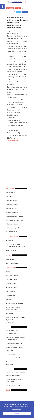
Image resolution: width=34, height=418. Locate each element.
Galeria (18, 8)
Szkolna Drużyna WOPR (13, 358)
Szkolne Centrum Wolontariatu (15, 303)
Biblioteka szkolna (11, 287)
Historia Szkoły (10, 259)
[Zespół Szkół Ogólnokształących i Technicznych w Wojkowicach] (18, 2)
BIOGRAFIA (9, 240)
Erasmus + (9, 299)
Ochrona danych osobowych (14, 220)
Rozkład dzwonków (12, 204)
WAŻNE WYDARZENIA (13, 250)
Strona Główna (10, 192)
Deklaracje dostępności (13, 228)
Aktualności (10, 8)
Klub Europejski (10, 291)
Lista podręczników (11, 208)
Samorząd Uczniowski (12, 275)
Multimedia (9, 313)
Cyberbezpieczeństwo (12, 224)
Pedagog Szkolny (11, 283)
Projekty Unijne (10, 295)
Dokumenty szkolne (12, 212)
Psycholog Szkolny (11, 279)
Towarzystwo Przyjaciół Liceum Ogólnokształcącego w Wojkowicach (15, 319)
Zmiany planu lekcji (11, 200)
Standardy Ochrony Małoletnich (15, 216)
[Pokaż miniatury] (12, 140)
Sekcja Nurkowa (11, 354)
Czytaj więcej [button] (16, 409)
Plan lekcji (9, 196)
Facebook (25, 11)
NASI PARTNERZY (11, 232)
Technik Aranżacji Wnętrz (13, 385)
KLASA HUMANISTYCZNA (14, 343)
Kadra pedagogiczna (12, 263)
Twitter (19, 11)
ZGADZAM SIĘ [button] (17, 413)
